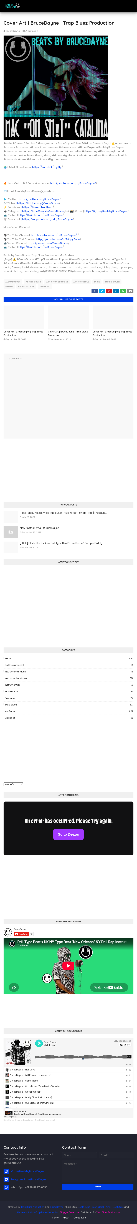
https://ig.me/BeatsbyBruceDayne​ (106, 211)
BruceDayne (13, 31)
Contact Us (79, 1217)
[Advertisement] (68, 471)
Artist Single (81, 281)
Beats (69, 658)
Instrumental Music (69, 671)
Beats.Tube (84, 1206)
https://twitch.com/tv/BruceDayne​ (41, 247)
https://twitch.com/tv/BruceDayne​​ (41, 215)
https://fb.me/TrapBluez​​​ (37, 207)
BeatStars (118, 1206)
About (66, 1217)
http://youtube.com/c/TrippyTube (58, 239)
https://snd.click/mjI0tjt (47, 167)
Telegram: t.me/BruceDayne (28, 1179)
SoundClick (98, 1206)
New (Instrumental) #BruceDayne (39, 528)
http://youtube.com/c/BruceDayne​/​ (73, 183)
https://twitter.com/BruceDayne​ (39, 199)
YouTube (69, 711)
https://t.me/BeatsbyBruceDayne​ (43, 211)
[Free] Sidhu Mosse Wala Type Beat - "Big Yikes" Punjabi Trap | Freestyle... (63, 512)
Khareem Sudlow (26, 1212)
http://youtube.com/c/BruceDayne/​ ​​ (54, 235)
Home (55, 1217)
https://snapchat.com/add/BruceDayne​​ (47, 219)
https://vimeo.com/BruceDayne (48, 243)
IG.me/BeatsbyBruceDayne (27, 1171)
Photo (9, 286)
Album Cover (12, 281)
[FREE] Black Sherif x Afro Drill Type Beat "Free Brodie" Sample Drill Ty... (62, 543)
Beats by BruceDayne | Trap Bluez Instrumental (35, 1120)
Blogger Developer (69, 1212)
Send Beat (44, 286)
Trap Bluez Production (32, 1206)
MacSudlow (69, 691)
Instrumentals (69, 685)
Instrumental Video (69, 678)
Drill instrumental (69, 665)
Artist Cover (33, 281)
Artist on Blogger (57, 281)
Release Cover (26, 286)
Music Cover (112, 281)
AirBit (108, 1206)
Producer (69, 698)
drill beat (69, 718)
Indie (97, 281)
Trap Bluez (69, 704)
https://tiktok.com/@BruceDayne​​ (38, 203)
